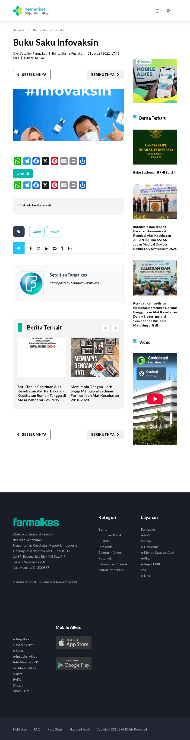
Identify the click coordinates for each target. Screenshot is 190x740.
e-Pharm (147, 558)
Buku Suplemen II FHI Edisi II (154, 172)
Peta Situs (55, 729)
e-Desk (146, 576)
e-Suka (18, 651)
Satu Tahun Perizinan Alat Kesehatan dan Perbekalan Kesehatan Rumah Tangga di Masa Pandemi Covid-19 (42, 393)
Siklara (17, 674)
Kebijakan (20, 729)
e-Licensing (149, 547)
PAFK (17, 679)
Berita (102, 529)
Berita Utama (42, 30)
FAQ (37, 729)
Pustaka (59, 30)
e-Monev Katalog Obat (157, 552)
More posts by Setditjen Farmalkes (74, 283)
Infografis (105, 547)
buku (37, 231)
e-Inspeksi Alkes (25, 656)
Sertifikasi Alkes (24, 668)
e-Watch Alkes (23, 645)
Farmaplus (148, 529)
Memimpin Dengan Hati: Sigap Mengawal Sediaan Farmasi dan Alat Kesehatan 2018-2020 (95, 393)
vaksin (54, 231)
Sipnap (146, 541)
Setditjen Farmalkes (33, 53)
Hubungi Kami (80, 729)
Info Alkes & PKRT (26, 662)
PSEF (145, 570)
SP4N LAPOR (23, 691)
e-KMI (145, 535)
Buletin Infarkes (110, 552)
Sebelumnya (34, 75)
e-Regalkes (21, 639)
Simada (18, 685)
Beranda (18, 30)
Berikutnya (103, 75)
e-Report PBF (151, 564)
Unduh (23, 173)
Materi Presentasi (111, 570)
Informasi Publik (110, 535)
